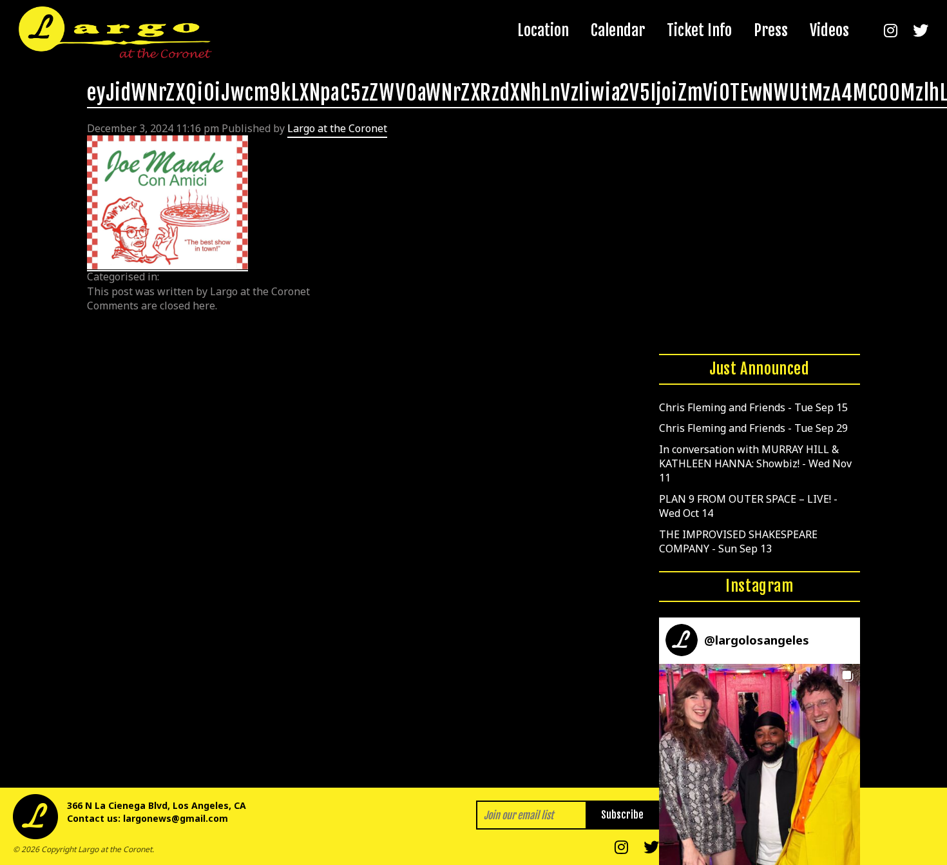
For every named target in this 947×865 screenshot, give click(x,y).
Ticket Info (699, 30)
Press (771, 30)
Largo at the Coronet (337, 128)
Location (543, 30)
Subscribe (622, 814)
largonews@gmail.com (175, 818)
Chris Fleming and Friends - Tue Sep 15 (753, 407)
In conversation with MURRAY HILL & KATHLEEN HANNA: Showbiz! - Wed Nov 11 (755, 463)
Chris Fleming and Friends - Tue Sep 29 (753, 428)
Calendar (618, 30)
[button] (759, 764)
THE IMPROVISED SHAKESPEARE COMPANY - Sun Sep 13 (738, 541)
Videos (829, 30)
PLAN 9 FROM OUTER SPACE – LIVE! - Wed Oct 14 (748, 506)
